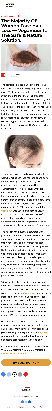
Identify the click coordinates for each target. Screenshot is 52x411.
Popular (5, 16)
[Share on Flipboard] (14, 374)
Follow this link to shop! (13, 353)
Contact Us (24, 407)
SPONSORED (14, 16)
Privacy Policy (39, 407)
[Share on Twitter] (9, 374)
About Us (11, 407)
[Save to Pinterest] (25, 374)
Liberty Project (13, 74)
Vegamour (6, 210)
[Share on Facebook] (3, 374)
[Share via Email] (20, 374)
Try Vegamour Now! (26, 362)
